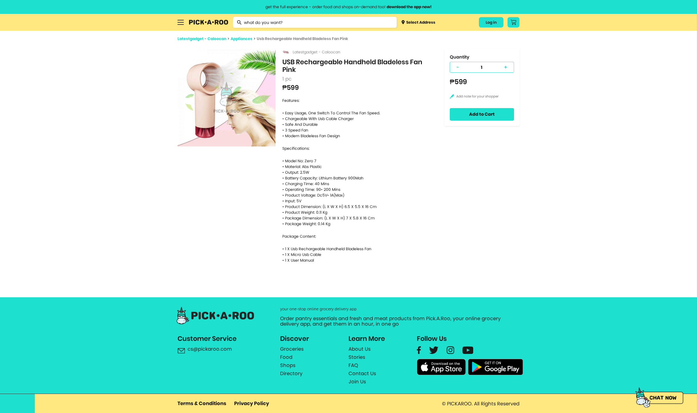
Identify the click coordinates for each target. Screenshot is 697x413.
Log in (491, 22)
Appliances (241, 38)
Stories (356, 357)
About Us (359, 349)
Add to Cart (482, 114)
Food (286, 357)
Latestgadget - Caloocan (202, 38)
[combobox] (315, 22)
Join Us (357, 381)
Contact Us (362, 373)
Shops (287, 365)
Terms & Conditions (202, 403)
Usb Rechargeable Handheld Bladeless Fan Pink (302, 38)
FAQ (353, 365)
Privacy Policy (251, 403)
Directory (291, 373)
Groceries (292, 349)
